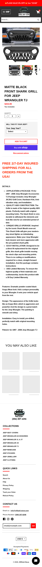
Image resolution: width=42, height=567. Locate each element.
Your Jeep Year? (13, 128)
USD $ (20, 539)
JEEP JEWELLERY (10, 457)
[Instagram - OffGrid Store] (8, 519)
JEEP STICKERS (9, 453)
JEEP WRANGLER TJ (11, 446)
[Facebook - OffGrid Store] (4, 519)
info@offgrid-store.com (20, 510)
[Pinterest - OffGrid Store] (12, 519)
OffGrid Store (24, 562)
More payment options (21, 153)
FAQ (4, 482)
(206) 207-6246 (20, 515)
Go (33, 526)
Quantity (7, 113)
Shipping (6, 489)
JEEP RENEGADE (9, 450)
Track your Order (9, 492)
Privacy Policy (8, 485)
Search (5, 475)
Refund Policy (8, 496)
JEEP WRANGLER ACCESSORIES (15, 436)
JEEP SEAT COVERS (10, 433)
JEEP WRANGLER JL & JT (13, 439)
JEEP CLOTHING (9, 460)
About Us (6, 478)
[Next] (39, 69)
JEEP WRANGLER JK (11, 443)
